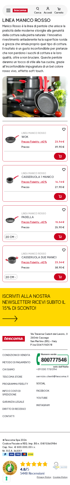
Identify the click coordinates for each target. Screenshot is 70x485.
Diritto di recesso (14, 409)
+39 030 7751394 (46, 369)
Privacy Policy (44, 477)
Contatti (8, 416)
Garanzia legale (13, 401)
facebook (42, 390)
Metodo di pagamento (16, 362)
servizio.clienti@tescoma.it (52, 376)
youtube (41, 398)
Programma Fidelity (15, 384)
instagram (43, 405)
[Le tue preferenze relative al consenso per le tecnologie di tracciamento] (6, 478)
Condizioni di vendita (16, 355)
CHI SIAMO (8, 369)
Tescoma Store (12, 376)
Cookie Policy (60, 477)
